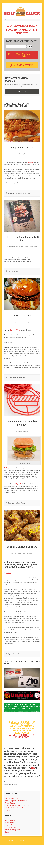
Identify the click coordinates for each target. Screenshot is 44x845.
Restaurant (22, 249)
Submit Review (9, 822)
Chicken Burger (23, 154)
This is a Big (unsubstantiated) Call (22, 238)
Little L (18, 272)
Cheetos (30, 162)
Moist (18, 503)
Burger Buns (12, 503)
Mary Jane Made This (22, 147)
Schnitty (15, 378)
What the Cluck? (10, 820)
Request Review (10, 825)
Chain (21, 246)
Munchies (18, 193)
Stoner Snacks (26, 193)
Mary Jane (11, 193)
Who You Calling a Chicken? (22, 546)
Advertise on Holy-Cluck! (13, 830)
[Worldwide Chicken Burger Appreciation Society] (22, 16)
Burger (18, 246)
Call (9, 272)
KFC (5, 162)
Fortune (8, 573)
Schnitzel (22, 378)
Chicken (26, 246)
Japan (10, 654)
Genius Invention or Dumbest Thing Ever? (22, 423)
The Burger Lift (8, 468)
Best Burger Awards (11, 827)
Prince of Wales (22, 315)
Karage (14, 654)
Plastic (23, 503)
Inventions (25, 431)
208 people (18, 484)
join (33, 767)
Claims (13, 272)
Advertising (12, 246)
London (10, 378)
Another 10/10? (10, 810)
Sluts (19, 654)
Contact (7, 832)
